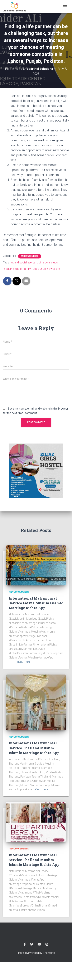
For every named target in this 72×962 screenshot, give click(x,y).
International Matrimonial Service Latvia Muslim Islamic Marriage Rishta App (36, 603)
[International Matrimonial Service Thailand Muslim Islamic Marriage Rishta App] (36, 702)
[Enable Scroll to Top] (64, 954)
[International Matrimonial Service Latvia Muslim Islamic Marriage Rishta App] (36, 565)
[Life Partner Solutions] (16, 6)
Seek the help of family (17, 268)
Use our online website (46, 268)
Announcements (29, 256)
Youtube (39, 944)
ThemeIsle (49, 952)
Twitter (31, 944)
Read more (23, 661)
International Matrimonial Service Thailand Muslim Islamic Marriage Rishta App (34, 748)
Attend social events (23, 262)
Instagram (47, 944)
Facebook (25, 944)
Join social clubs (47, 262)
